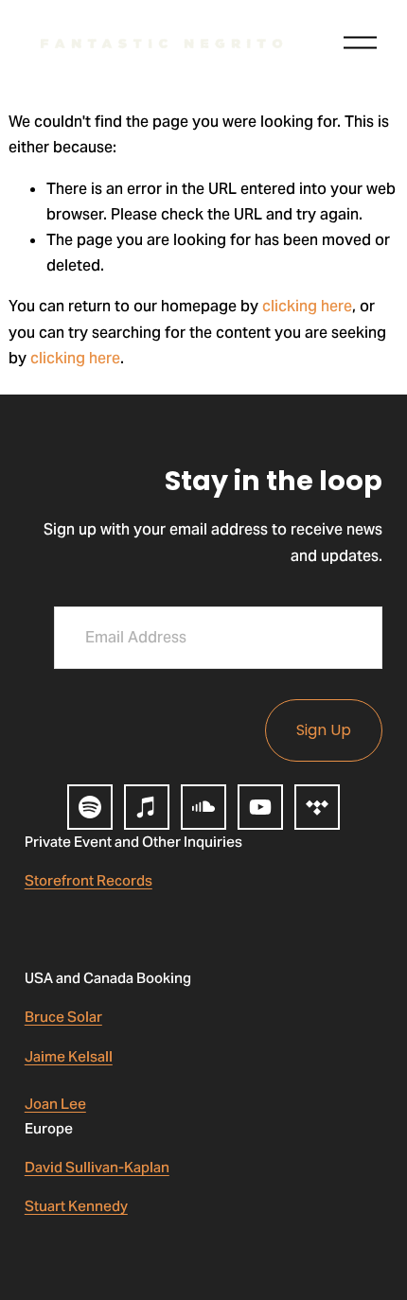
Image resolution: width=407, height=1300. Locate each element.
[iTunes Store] (146, 807)
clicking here (307, 306)
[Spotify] (90, 807)
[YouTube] (260, 807)
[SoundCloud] (203, 807)
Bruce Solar (63, 1017)
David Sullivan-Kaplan (97, 1167)
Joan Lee (55, 1104)
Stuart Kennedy (76, 1206)
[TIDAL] (317, 807)
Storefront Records (88, 880)
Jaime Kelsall (69, 1056)
